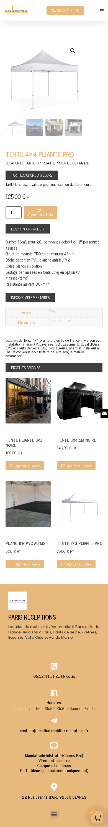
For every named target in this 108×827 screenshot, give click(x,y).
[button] (102, 10)
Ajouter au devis (28, 465)
